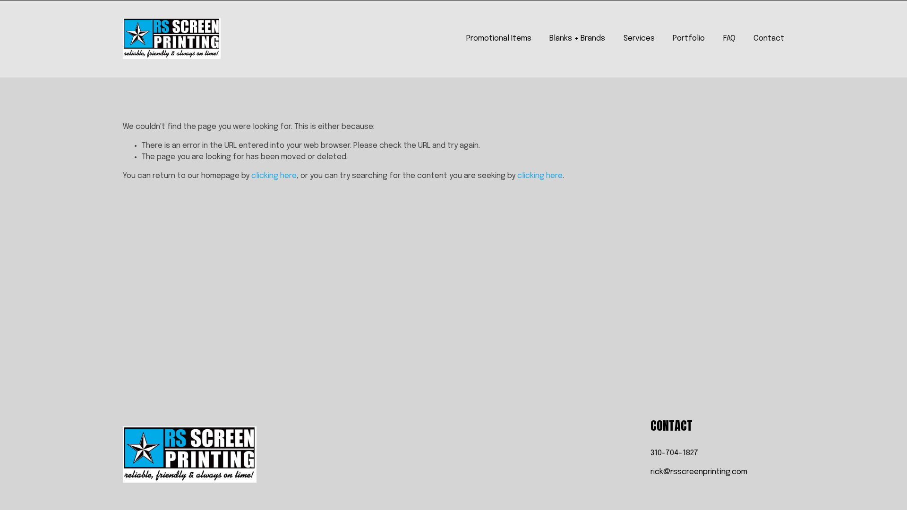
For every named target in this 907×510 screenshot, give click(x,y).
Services (639, 38)
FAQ (729, 38)
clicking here (274, 176)
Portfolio (689, 38)
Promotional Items (498, 38)
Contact (768, 38)
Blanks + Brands (577, 38)
